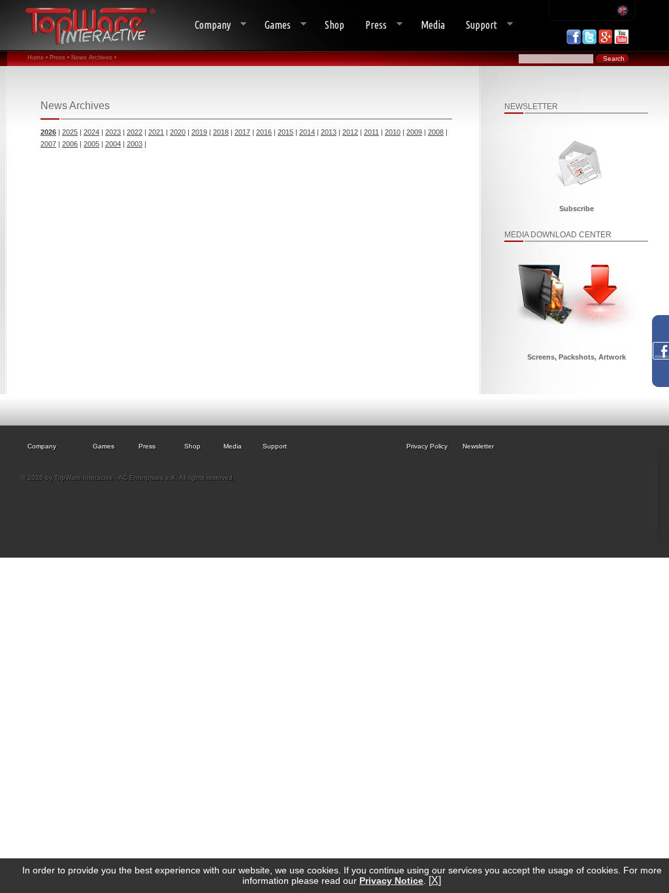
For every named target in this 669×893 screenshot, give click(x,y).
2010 (392, 132)
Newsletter (478, 446)
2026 (48, 132)
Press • (59, 57)
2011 (371, 132)
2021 (156, 132)
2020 (178, 132)
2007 (48, 144)
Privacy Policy (427, 446)
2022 (134, 132)
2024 (91, 132)
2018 (221, 132)
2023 (113, 132)
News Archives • (93, 57)
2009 (414, 132)
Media (433, 25)
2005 (91, 144)
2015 (285, 132)
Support (476, 25)
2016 (264, 132)
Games (272, 25)
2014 (307, 132)
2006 (70, 144)
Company (207, 25)
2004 (113, 144)
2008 (436, 132)
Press (371, 25)
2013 (328, 132)
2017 (242, 132)
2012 (350, 132)
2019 (199, 132)
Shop (334, 25)
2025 (70, 132)
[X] (435, 880)
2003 (134, 144)
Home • (37, 57)
